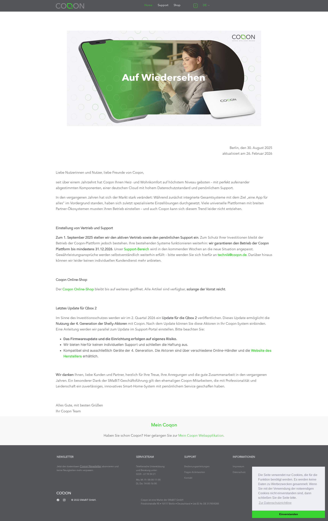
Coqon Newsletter (90, 466)
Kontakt (188, 478)
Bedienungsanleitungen (197, 467)
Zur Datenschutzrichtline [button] (275, 502)
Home (148, 5)
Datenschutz (239, 472)
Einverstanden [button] (288, 514)
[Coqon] (70, 6)
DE (205, 5)
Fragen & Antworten (194, 472)
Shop (177, 5)
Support (163, 5)
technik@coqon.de (232, 255)
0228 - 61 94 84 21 (146, 474)
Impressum (238, 467)
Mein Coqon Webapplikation (200, 435)
